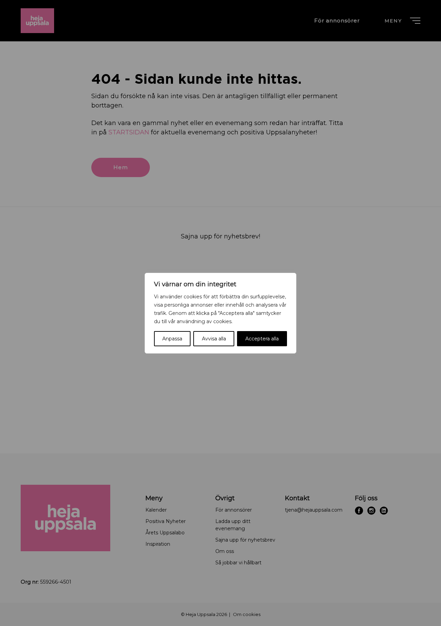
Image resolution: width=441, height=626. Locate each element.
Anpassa (172, 339)
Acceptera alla (262, 339)
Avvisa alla (214, 339)
